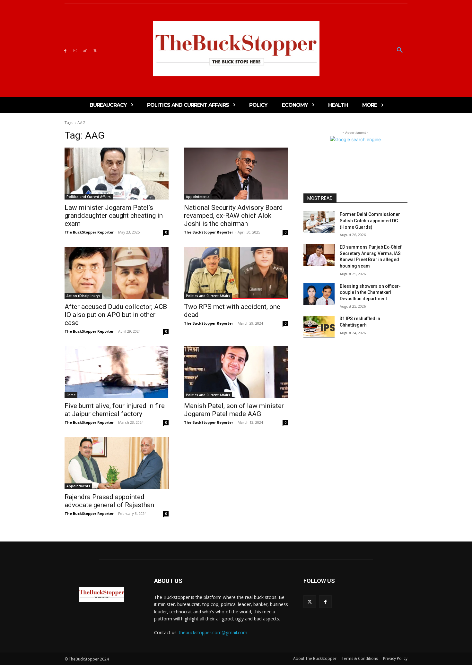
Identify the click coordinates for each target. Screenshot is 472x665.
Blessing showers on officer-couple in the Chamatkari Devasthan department (370, 292)
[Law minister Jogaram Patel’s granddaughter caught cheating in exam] (117, 174)
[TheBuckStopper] (236, 48)
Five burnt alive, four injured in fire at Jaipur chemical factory (115, 410)
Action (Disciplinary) (83, 296)
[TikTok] (85, 50)
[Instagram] (75, 50)
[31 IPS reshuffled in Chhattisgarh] (319, 326)
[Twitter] (95, 50)
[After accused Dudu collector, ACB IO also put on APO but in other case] (117, 273)
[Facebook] (65, 50)
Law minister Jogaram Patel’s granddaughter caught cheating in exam (114, 215)
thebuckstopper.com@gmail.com (213, 632)
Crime (70, 395)
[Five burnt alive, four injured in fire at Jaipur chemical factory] (117, 372)
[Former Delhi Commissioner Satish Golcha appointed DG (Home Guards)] (319, 222)
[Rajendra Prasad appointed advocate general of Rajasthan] (117, 463)
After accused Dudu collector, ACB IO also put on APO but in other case (116, 315)
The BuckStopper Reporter (89, 232)
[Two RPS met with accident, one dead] (236, 273)
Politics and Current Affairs (88, 196)
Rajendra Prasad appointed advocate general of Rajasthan (110, 501)
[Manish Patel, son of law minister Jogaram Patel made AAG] (236, 372)
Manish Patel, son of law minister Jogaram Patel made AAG (234, 410)
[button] (399, 50)
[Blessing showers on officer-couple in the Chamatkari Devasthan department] (319, 294)
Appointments (198, 196)
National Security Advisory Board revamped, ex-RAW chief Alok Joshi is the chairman (233, 215)
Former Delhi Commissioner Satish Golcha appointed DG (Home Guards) (370, 220)
